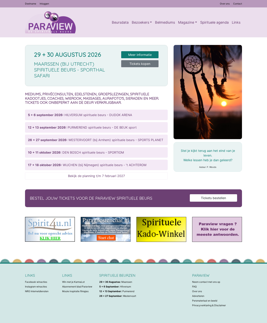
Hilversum (115, 286)
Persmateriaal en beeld (204, 300)
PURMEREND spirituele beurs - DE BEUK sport (82, 127)
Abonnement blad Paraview (77, 286)
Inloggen (44, 3)
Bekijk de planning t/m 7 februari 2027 (96, 176)
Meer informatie (140, 55)
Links (236, 22)
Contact (237, 3)
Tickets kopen (139, 64)
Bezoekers (140, 22)
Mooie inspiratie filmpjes (75, 291)
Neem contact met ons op (206, 281)
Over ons (225, 3)
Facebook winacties (36, 281)
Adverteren (198, 295)
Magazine (186, 22)
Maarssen (115, 281)
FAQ (194, 286)
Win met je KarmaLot (73, 281)
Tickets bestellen (213, 198)
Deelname (30, 3)
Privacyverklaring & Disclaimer (209, 305)
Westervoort (117, 295)
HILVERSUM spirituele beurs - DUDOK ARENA (80, 115)
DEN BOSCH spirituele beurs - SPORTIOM (76, 152)
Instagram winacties (36, 286)
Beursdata (120, 22)
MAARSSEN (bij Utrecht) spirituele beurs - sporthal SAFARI (69, 70)
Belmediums (165, 22)
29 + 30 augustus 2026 (67, 54)
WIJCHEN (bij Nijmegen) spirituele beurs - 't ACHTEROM (87, 165)
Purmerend (116, 291)
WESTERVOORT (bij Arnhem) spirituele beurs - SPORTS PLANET (95, 140)
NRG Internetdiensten (36, 291)
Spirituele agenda (214, 22)
